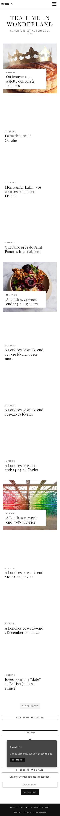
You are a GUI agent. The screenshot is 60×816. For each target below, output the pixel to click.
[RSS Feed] (12, 4)
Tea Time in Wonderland (30, 21)
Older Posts (30, 706)
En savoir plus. (45, 753)
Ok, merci (18, 760)
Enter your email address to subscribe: (30, 776)
